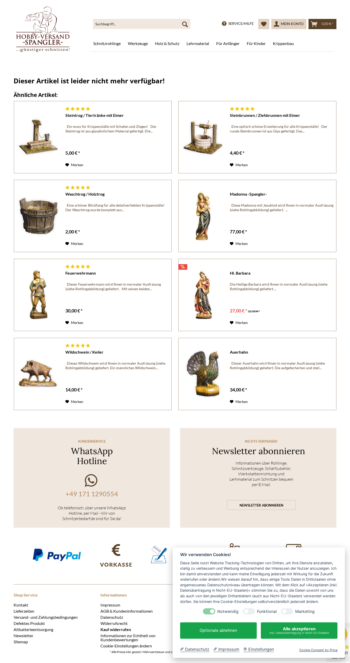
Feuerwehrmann (80, 273)
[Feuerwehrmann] (38, 295)
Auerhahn (239, 352)
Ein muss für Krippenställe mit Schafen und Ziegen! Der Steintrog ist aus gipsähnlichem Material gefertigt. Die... (111, 128)
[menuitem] (141, 24)
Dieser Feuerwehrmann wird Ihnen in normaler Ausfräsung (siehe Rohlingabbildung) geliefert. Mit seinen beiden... (113, 286)
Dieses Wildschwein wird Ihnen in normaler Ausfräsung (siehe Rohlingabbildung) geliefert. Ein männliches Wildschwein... (115, 365)
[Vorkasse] (116, 554)
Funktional (267, 611)
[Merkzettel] (263, 24)
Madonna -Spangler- (248, 194)
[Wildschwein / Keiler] (38, 374)
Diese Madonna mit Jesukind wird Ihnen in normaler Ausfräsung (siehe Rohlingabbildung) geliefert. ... (281, 207)
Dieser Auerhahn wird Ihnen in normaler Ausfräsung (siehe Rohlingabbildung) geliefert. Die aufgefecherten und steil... (277, 365)
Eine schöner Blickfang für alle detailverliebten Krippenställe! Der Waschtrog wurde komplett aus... (115, 207)
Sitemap (21, 641)
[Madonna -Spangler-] (203, 216)
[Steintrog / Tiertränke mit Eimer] (38, 137)
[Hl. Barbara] (203, 295)
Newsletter (23, 635)
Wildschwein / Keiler (84, 352)
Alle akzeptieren (299, 630)
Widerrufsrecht (114, 623)
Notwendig (228, 611)
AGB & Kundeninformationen (126, 611)
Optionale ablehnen (218, 630)
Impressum (110, 604)
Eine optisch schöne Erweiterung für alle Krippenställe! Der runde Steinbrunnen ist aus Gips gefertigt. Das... (278, 128)
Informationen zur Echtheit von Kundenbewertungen (128, 637)
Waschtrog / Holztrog (85, 194)
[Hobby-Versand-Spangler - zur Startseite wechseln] (42, 29)
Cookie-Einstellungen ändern (126, 645)
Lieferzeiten (24, 611)
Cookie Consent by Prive (318, 650)
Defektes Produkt (29, 623)
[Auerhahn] (203, 374)
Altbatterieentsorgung (33, 629)
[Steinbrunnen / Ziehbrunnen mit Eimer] (203, 137)
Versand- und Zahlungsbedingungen (46, 617)
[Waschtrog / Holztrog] (38, 216)
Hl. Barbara (240, 273)
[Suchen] (185, 24)
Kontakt (21, 604)
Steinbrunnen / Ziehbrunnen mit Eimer (265, 115)
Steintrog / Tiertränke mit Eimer (94, 115)
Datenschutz (111, 617)
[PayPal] (56, 554)
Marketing (305, 611)
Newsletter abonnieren (261, 505)
